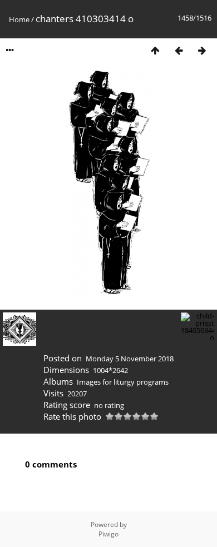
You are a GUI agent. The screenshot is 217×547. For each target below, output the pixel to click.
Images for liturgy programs (123, 382)
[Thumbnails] (155, 50)
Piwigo (108, 534)
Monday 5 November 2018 (130, 359)
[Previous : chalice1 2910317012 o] (178, 50)
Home (19, 19)
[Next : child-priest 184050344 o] (202, 50)
